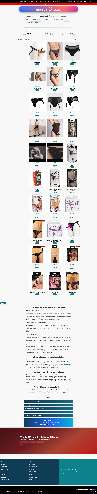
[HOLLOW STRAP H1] (37, 51)
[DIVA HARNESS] (72, 102)
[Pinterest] (93, 491)
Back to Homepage (45, 424)
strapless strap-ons (63, 364)
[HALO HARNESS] (37, 128)
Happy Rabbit (72, 238)
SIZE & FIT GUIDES (32, 471)
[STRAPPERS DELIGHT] (55, 152)
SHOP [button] (1, 461)
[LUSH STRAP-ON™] (72, 281)
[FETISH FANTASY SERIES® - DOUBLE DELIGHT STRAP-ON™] (37, 203)
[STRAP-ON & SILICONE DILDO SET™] (72, 128)
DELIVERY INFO (32, 464)
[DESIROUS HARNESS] (37, 76)
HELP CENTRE (11, 491)
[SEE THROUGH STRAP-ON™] (55, 254)
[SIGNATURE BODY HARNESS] (55, 128)
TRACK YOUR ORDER (30, 491)
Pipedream (72, 162)
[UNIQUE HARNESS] (55, 51)
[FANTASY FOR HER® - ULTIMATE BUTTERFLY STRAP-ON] (72, 203)
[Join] (94, 473)
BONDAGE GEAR (4, 466)
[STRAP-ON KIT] (72, 229)
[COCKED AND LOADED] (37, 152)
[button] (27, 1)
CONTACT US (31, 469)
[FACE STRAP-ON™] (55, 281)
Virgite (37, 60)
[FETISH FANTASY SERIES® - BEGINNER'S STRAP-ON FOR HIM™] (55, 203)
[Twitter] (89, 491)
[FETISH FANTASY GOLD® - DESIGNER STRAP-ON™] (72, 178)
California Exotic (37, 389)
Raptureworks (4, 491)
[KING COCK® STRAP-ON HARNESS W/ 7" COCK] (55, 178)
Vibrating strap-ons (34, 379)
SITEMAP (30, 479)
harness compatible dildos (35, 20)
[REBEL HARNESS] (72, 76)
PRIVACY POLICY (4, 477)
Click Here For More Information (25, 444)
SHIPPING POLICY (4, 476)
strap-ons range (67, 20)
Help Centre (53, 424)
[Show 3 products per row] (77, 39)
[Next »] (59, 297)
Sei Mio (37, 162)
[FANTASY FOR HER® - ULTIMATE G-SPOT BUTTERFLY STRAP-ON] (55, 229)
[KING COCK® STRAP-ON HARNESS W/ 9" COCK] (72, 152)
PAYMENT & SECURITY (33, 477)
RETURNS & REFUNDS (33, 466)
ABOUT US (3, 474)
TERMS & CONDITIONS (5, 479)
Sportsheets (37, 238)
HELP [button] (30, 461)
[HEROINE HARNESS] (37, 102)
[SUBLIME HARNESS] (72, 51)
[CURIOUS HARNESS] (55, 76)
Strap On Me (55, 60)
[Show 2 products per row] (75, 39)
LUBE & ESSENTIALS (4, 469)
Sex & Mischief (72, 138)
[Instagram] (95, 491)
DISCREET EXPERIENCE (33, 476)
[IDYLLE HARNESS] (55, 102)
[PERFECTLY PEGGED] (37, 178)
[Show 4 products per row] (79, 39)
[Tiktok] (91, 491)
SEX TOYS (3, 464)
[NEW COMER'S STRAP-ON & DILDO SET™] (37, 281)
